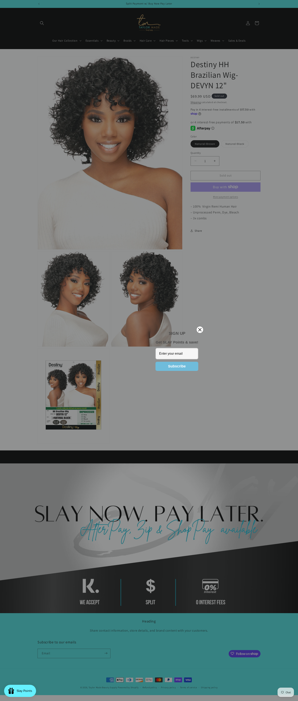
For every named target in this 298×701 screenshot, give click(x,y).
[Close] (200, 330)
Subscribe (177, 366)
